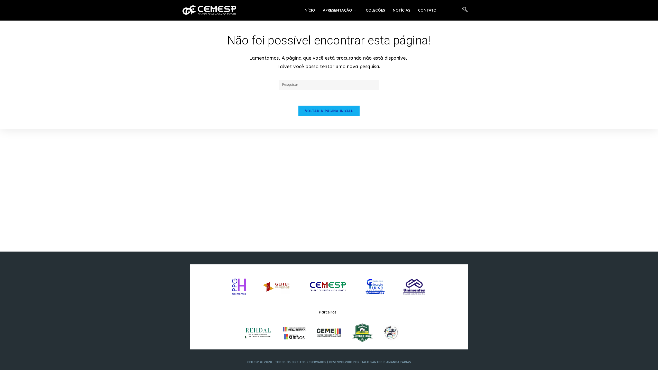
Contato (427, 10)
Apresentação (337, 10)
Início (309, 10)
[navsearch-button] (465, 10)
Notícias (401, 10)
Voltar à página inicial (329, 111)
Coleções (375, 10)
